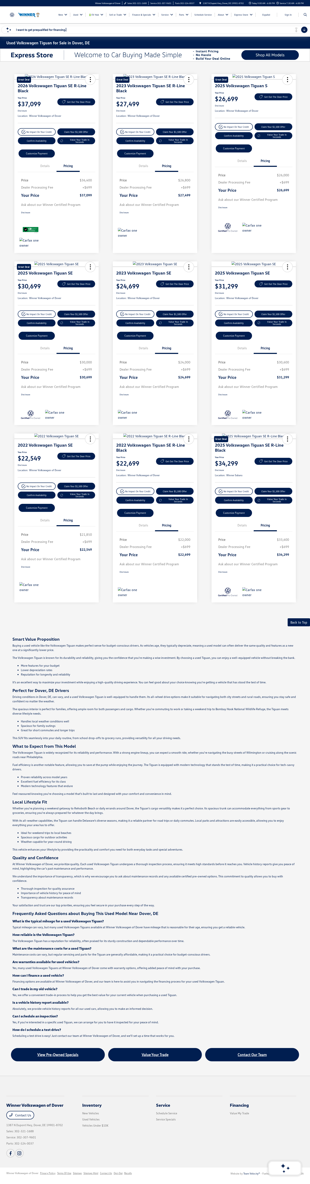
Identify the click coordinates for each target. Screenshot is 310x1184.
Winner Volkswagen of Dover (22, 1173)
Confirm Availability (36, 140)
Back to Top (298, 622)
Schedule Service (166, 1113)
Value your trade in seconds (79, 140)
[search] (305, 14)
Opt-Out (118, 1173)
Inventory (92, 1105)
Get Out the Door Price (78, 102)
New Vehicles (90, 1113)
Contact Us (22, 1115)
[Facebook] (10, 1153)
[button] (37, 132)
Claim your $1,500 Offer (76, 131)
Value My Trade (239, 1113)
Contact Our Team (252, 1054)
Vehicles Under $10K (95, 1125)
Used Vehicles (91, 1119)
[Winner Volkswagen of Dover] (25, 14)
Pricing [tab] (68, 166)
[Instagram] (19, 1153)
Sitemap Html (91, 1173)
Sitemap (77, 1173)
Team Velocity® (251, 1173)
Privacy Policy (47, 1173)
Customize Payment (36, 153)
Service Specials (166, 1119)
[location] (200, 3)
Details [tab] (45, 166)
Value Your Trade (155, 1054)
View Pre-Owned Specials (57, 1054)
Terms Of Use (64, 1173)
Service (163, 1105)
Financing (239, 1105)
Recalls (128, 1173)
